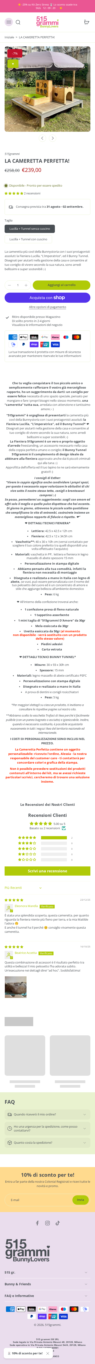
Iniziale (10, 37)
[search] (18, 22)
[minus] (9, 285)
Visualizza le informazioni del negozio (37, 325)
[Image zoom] (47, 89)
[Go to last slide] (42, 138)
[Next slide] (52, 138)
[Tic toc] (58, 1223)
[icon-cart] (85, 22)
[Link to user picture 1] (16, 987)
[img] (14, 900)
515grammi (12, 154)
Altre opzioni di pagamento (47, 307)
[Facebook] (37, 1223)
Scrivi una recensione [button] (47, 871)
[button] (14, 193)
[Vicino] (48, 1353)
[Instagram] (47, 1223)
